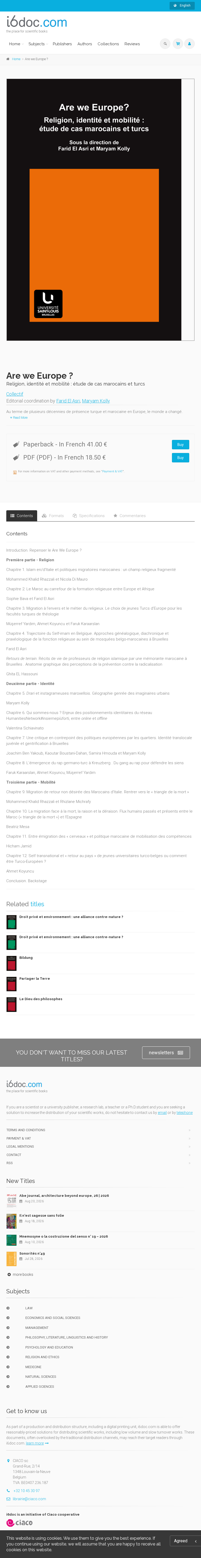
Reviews (132, 44)
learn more (35, 1443)
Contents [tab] (24, 515)
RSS (10, 1163)
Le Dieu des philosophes (40, 999)
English (185, 5)
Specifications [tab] (91, 515)
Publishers (62, 44)
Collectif (14, 394)
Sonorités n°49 (32, 1253)
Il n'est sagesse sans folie (41, 1215)
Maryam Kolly (96, 401)
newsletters (161, 1052)
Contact (14, 1155)
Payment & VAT (112, 471)
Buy (180, 445)
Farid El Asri (68, 401)
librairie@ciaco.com (29, 1499)
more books (22, 1274)
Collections (108, 44)
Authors (84, 44)
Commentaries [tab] (132, 515)
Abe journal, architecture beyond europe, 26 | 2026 (64, 1196)
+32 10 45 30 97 (26, 1491)
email (162, 1113)
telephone (185, 1113)
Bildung (26, 958)
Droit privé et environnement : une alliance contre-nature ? (71, 917)
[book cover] (101, 210)
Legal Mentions (20, 1146)
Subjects (36, 44)
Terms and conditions (26, 1130)
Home (14, 44)
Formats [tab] (56, 515)
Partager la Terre (34, 979)
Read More (19, 418)
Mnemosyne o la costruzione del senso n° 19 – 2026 (63, 1236)
